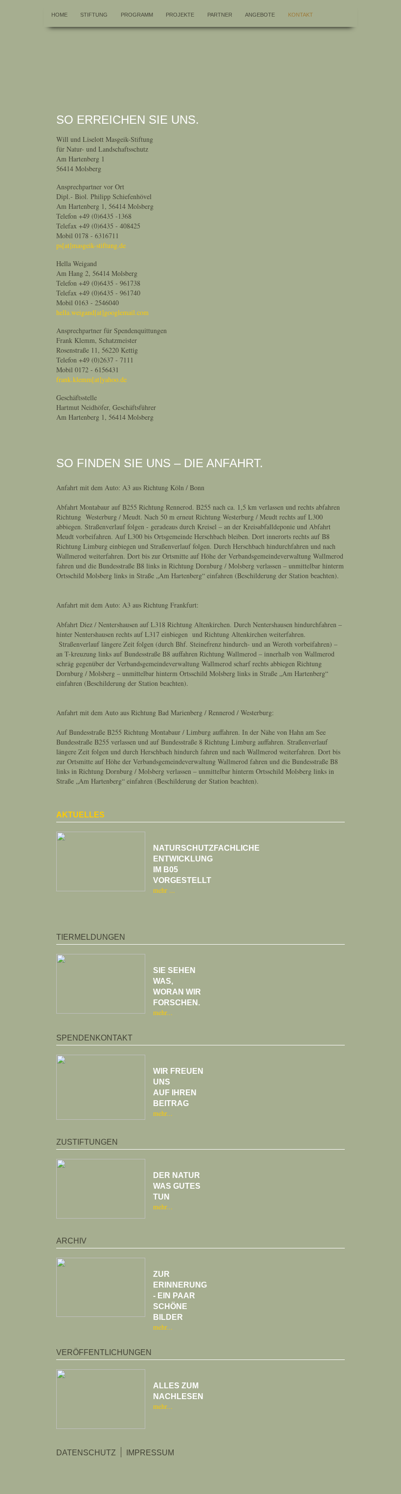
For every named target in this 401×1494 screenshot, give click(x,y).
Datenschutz (86, 1453)
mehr (161, 890)
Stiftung (94, 15)
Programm (137, 15)
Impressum (150, 1453)
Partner (219, 15)
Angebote (260, 15)
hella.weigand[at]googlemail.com (102, 312)
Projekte (180, 15)
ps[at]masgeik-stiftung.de (91, 245)
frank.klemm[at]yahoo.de (91, 379)
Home (59, 15)
